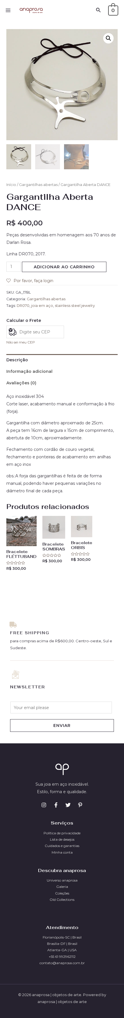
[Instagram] (43, 805)
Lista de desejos (62, 839)
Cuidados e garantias (62, 846)
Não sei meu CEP (20, 342)
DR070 (23, 305)
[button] (108, 38)
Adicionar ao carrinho (64, 266)
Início (11, 185)
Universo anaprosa (62, 880)
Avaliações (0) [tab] (21, 382)
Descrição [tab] (17, 359)
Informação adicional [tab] (29, 371)
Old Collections (62, 899)
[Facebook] (56, 805)
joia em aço (42, 305)
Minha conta (62, 852)
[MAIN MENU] (8, 10)
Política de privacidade (62, 833)
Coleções (62, 893)
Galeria (62, 886)
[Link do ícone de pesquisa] (98, 10)
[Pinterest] (80, 805)
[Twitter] (68, 805)
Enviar (62, 725)
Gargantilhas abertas (38, 185)
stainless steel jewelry (75, 305)
